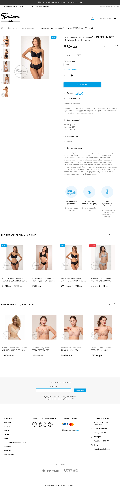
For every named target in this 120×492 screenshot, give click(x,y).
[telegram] (45, 424)
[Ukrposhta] (71, 470)
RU (118, 6)
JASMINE (79, 93)
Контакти (8, 418)
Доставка (8, 422)
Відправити (79, 390)
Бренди (7, 438)
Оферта (7, 446)
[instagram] (40, 424)
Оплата (7, 426)
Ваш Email (54, 386)
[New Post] (50, 470)
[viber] (50, 424)
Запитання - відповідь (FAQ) (15, 442)
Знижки (7, 434)
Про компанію (9, 454)
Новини (7, 430)
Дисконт (7, 450)
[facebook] (34, 424)
